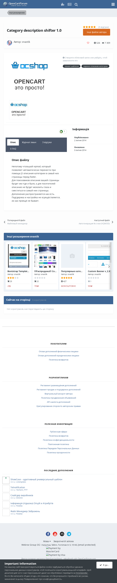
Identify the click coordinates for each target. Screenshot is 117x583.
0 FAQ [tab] (13, 148)
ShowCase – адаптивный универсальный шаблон (36, 479)
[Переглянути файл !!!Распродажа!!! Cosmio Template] (45, 256)
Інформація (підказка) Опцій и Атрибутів (32, 503)
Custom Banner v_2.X (99, 271)
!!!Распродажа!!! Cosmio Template (52, 271)
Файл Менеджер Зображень (25, 511)
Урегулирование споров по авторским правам (58, 406)
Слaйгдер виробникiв (22, 495)
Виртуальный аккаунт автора (59, 394)
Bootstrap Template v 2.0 (20, 271)
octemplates (21, 482)
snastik (26, 42)
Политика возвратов (58, 360)
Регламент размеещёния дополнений (58, 385)
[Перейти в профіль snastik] (9, 42)
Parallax (19, 506)
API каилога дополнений (58, 402)
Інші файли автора (96, 32)
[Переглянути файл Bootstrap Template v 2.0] (18, 256)
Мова (46, 541)
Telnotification (18, 487)
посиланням (82, 573)
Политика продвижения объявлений (58, 398)
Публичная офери (58, 432)
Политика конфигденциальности (58, 440)
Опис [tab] (13, 142)
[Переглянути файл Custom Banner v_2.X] (99, 256)
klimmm (19, 498)
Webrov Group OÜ (30, 544)
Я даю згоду (107, 565)
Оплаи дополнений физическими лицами (58, 351)
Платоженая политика (58, 444)
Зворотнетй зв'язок (63, 541)
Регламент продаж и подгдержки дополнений (58, 389)
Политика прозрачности (58, 452)
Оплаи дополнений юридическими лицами (58, 355)
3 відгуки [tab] (47, 142)
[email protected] (87, 544)
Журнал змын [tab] (29, 142)
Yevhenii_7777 (21, 490)
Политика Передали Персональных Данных (58, 448)
